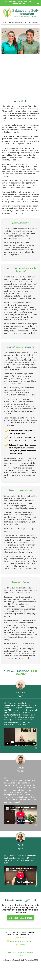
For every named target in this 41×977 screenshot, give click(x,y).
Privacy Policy (11, 952)
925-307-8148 (21, 938)
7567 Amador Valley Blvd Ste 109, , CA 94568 (21, 23)
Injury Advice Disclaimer (26, 952)
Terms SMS (20, 955)
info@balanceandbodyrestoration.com (21, 941)
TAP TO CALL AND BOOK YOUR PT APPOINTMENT (18, 3)
